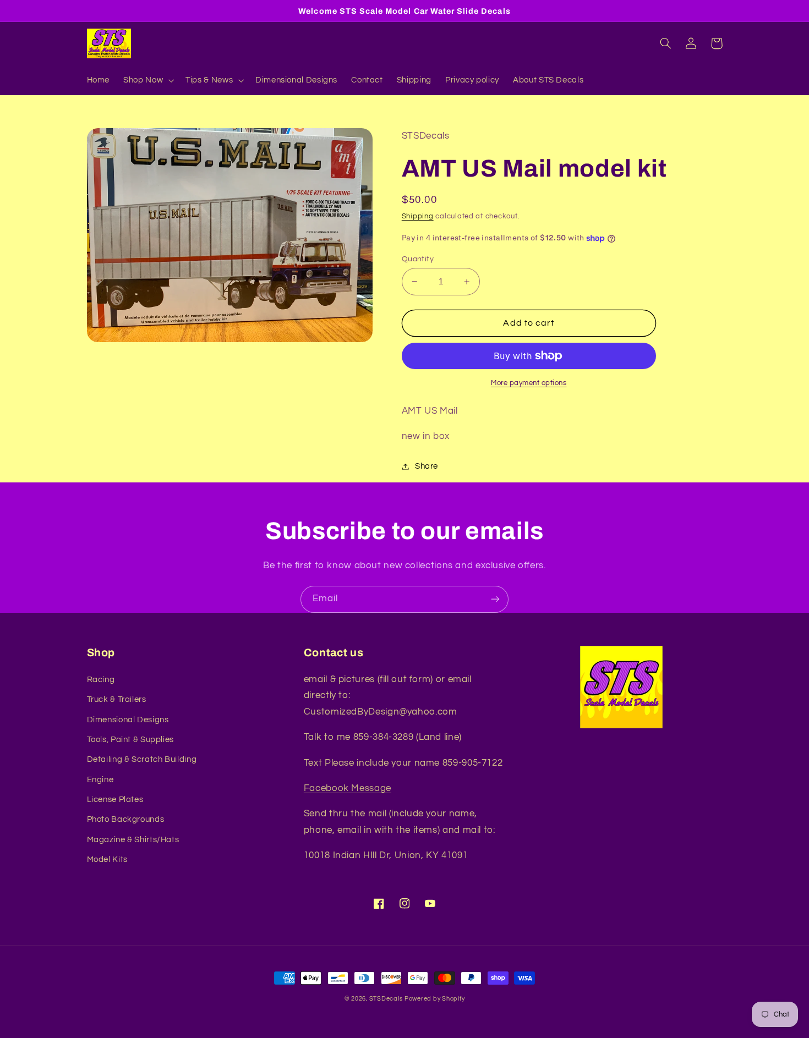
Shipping (418, 216)
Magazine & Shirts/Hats (133, 840)
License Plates (115, 799)
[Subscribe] (495, 599)
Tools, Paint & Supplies (130, 739)
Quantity (418, 259)
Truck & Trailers (116, 699)
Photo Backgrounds (126, 819)
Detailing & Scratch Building (142, 759)
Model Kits (107, 859)
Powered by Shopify (434, 999)
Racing (101, 679)
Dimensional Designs (128, 720)
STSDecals (386, 999)
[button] (148, 80)
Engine (100, 780)
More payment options (529, 383)
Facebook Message (347, 788)
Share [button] (426, 466)
